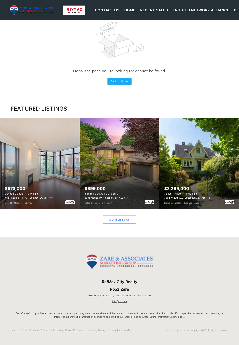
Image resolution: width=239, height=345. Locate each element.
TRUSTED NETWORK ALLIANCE (201, 10)
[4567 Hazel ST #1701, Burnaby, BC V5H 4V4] (40, 163)
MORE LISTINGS (119, 219)
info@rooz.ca (119, 301)
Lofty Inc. (184, 330)
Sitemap (112, 330)
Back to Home (119, 81)
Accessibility (125, 330)
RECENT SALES (154, 10)
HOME (129, 10)
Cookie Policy (56, 330)
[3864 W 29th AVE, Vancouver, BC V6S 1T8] (199, 163)
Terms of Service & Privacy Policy (29, 330)
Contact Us (107, 10)
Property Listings (97, 330)
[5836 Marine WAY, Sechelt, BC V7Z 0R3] (119, 163)
